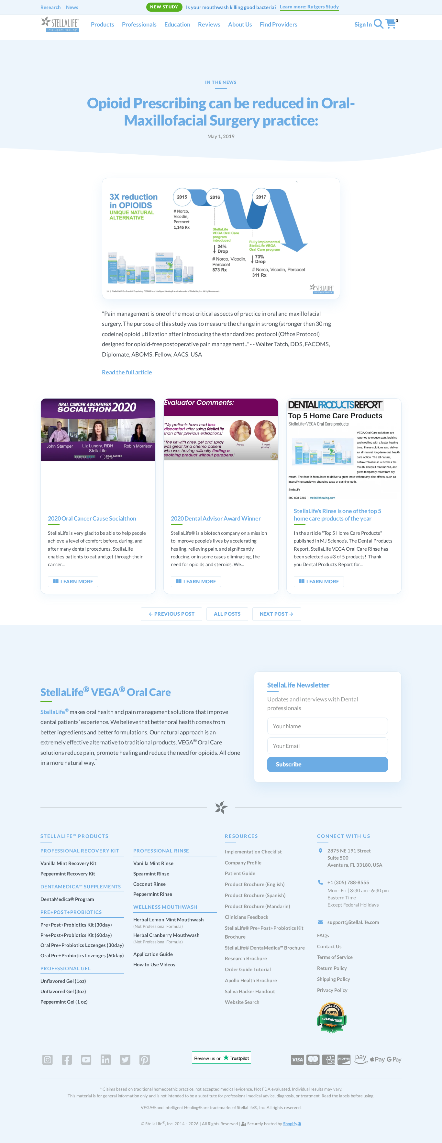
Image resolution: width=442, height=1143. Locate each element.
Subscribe (289, 764)
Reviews (209, 24)
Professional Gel (65, 968)
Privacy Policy (332, 990)
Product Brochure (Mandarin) (257, 906)
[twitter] (125, 1060)
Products (102, 24)
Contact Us (329, 946)
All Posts (227, 614)
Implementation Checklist (253, 851)
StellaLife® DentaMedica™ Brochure (265, 948)
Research (50, 7)
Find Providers (278, 24)
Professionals (139, 24)
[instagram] (47, 1060)
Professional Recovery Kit (79, 850)
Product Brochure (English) (255, 884)
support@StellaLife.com (353, 922)
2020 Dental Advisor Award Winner (215, 518)
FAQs (323, 935)
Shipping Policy (333, 979)
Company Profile (243, 862)
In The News (221, 82)
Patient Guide (240, 873)
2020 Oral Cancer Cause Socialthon (92, 518)
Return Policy (332, 968)
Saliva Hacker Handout (250, 991)
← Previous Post (172, 614)
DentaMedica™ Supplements (80, 886)
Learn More (77, 581)
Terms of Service (335, 957)
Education (177, 24)
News (72, 7)
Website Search (242, 1002)
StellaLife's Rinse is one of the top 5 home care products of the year (337, 514)
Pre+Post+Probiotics (71, 912)
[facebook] (67, 1060)
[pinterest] (145, 1060)
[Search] (378, 25)
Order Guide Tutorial (248, 969)
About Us (240, 24)
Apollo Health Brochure (251, 980)
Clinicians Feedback (246, 917)
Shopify (290, 1123)
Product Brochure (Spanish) (255, 895)
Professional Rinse (161, 850)
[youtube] (86, 1060)
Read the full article (127, 372)
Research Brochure (246, 958)
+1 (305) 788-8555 (348, 882)
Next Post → (276, 614)
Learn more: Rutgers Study (309, 6)
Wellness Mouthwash (165, 907)
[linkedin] (106, 1060)
